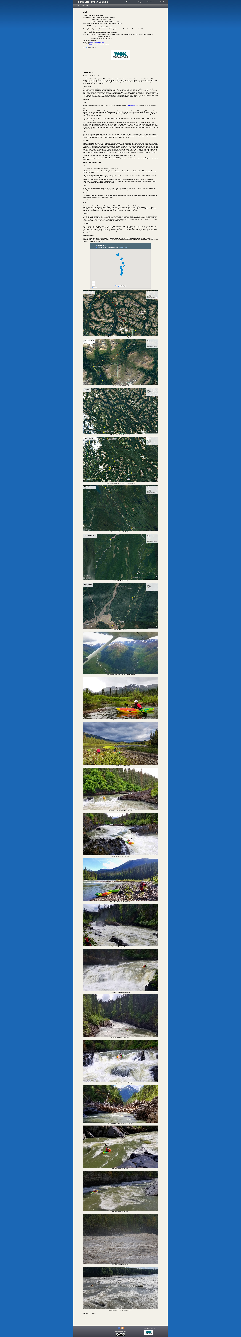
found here (98, 30)
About (162, 2)
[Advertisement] (120, 65)
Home (128, 2)
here (90, 44)
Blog (139, 2)
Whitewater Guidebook (97, 42)
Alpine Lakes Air (132, 105)
